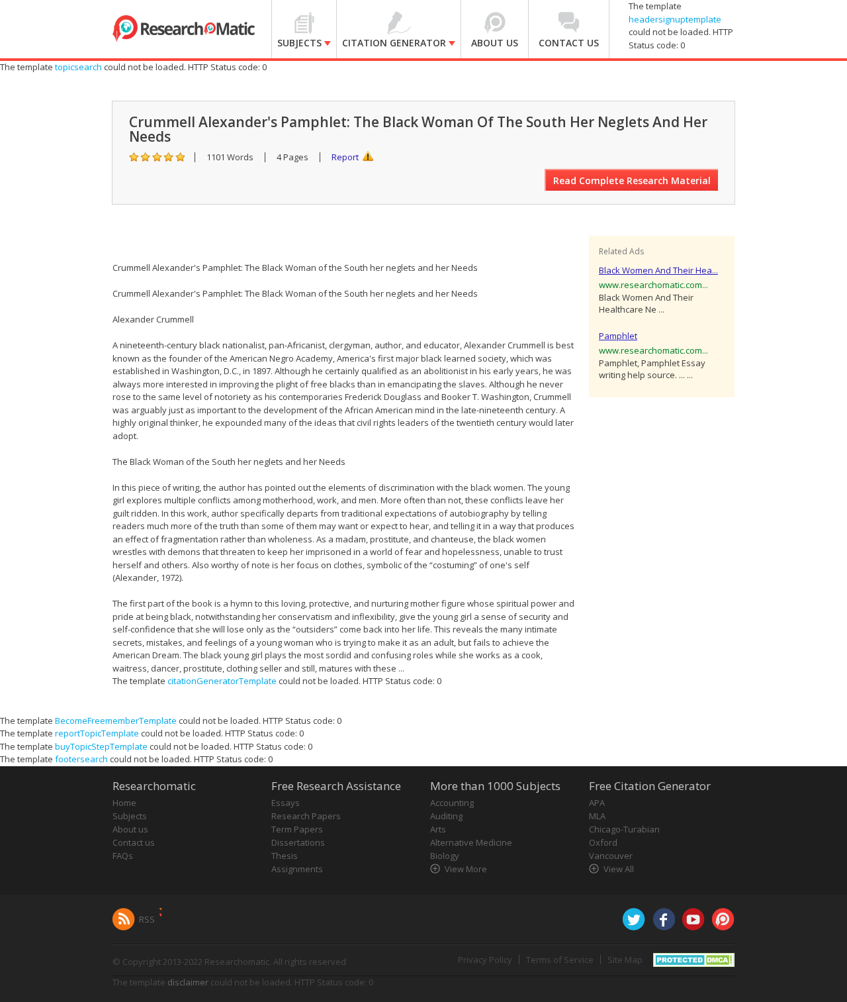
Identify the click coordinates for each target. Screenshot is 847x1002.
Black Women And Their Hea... (658, 270)
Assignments (297, 869)
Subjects (129, 816)
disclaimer (187, 982)
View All (618, 869)
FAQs (122, 856)
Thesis (284, 856)
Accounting (452, 803)
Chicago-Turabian (624, 829)
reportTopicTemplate (97, 733)
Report (345, 157)
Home (124, 803)
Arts (438, 829)
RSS (147, 919)
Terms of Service (560, 960)
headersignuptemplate (675, 19)
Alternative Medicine (471, 842)
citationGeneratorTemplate (222, 681)
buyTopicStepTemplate (101, 746)
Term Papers (297, 829)
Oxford (603, 842)
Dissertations (298, 842)
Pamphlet (618, 336)
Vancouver (611, 856)
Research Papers (306, 816)
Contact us (133, 842)
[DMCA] (694, 958)
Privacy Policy (485, 960)
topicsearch (78, 67)
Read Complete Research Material (632, 180)
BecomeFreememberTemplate (116, 720)
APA (597, 803)
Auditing (446, 816)
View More (466, 869)
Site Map (625, 960)
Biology (444, 856)
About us (130, 829)
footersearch (81, 759)
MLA (597, 816)
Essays (285, 803)
